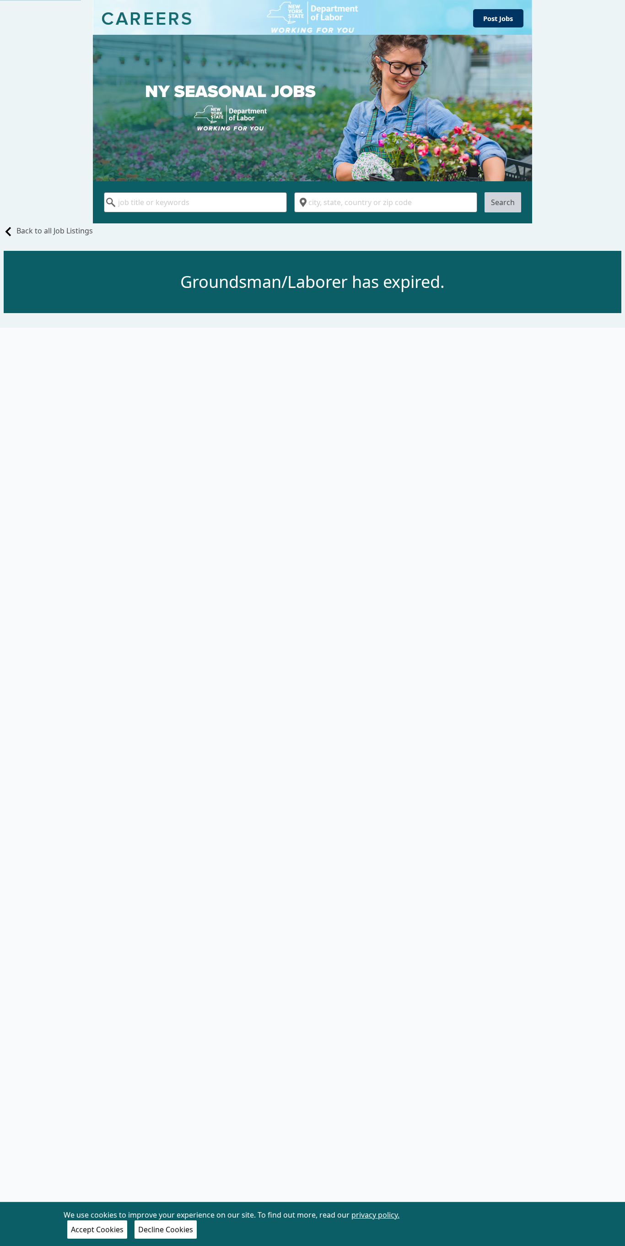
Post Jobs (498, 18)
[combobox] (195, 202)
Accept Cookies (97, 1229)
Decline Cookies (165, 1229)
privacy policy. (375, 1215)
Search (503, 202)
